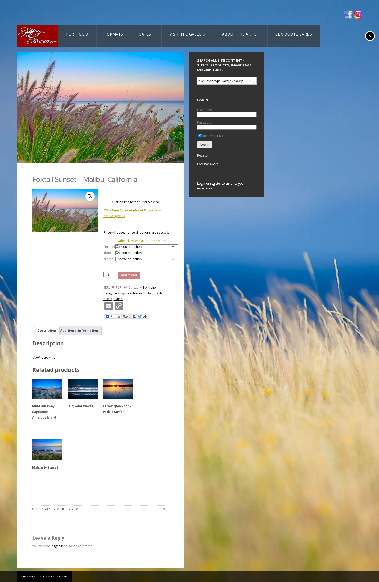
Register (203, 155)
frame (108, 259)
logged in (57, 546)
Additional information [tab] (79, 330)
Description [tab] (46, 330)
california (135, 293)
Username (204, 110)
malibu (159, 293)
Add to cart (129, 275)
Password (204, 122)
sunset (118, 299)
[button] (90, 196)
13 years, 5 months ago (57, 509)
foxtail (147, 293)
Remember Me (212, 136)
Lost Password (207, 164)
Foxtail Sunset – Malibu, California (84, 179)
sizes (107, 253)
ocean (107, 299)
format (109, 247)
